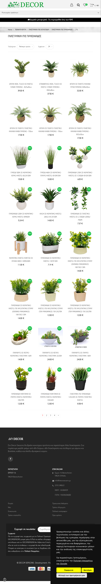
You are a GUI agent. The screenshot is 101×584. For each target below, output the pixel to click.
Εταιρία (10, 504)
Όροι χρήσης (57, 515)
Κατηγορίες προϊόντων (10, 13)
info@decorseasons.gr (63, 481)
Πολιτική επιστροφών (59, 511)
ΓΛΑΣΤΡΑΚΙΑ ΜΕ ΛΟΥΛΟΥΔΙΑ (39, 30)
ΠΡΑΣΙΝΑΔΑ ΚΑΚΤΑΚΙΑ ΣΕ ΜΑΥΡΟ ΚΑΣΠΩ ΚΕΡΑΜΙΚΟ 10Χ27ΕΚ (21, 397)
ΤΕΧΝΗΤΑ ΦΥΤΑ (20, 30)
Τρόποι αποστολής (14, 515)
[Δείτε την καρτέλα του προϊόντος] (21, 68)
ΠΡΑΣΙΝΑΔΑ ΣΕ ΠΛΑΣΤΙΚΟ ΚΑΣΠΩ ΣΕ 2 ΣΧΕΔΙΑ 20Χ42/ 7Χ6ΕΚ (80, 217)
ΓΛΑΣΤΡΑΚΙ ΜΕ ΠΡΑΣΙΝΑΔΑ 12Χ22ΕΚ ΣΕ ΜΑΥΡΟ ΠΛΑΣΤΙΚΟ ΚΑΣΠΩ (80, 397)
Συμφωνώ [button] (68, 570)
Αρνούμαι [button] (88, 570)
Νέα (9, 507)
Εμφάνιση (41, 46)
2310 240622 (59, 485)
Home (10, 30)
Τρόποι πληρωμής (58, 507)
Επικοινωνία (12, 511)
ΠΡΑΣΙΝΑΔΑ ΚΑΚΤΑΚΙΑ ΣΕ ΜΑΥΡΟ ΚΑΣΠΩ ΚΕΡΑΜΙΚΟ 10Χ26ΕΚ (50, 397)
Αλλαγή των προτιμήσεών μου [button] (71, 575)
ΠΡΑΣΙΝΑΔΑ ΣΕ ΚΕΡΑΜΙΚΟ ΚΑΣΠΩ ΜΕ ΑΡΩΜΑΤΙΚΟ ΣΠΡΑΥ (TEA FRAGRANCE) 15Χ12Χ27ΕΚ (50, 309)
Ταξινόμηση (12, 46)
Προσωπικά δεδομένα (60, 504)
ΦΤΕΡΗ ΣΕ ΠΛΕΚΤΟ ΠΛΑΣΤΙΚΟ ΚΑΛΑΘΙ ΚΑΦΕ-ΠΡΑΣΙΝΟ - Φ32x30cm (80, 132)
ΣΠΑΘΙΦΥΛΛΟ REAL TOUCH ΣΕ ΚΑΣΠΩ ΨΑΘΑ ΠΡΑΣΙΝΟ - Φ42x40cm (50, 87)
